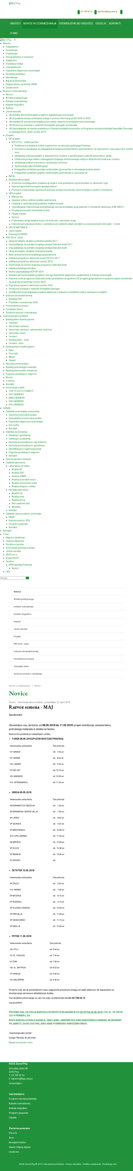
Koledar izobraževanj (19, 1103)
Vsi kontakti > (16, 1083)
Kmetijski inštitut (17, 1142)
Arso (11, 1137)
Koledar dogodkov (18, 1108)
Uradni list (14, 1152)
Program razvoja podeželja (22, 1098)
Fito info (13, 1133)
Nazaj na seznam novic (21, 1042)
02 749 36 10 (86, 11)
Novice (12, 702)
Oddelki (13, 1117)
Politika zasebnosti (92, 1164)
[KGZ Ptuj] (14, 3)
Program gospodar (18, 1113)
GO (27, 578)
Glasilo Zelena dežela (19, 1147)
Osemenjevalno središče (30, 702)
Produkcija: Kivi (110, 1164)
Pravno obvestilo (73, 1164)
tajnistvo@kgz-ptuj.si (107, 11)
